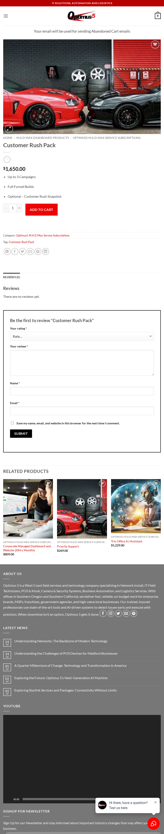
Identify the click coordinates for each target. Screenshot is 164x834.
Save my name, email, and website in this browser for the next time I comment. (68, 423)
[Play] (9, 799)
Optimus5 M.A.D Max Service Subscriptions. (107, 138)
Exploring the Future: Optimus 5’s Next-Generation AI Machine (60, 678)
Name (15, 383)
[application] (82, 759)
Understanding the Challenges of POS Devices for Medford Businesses (65, 653)
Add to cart (41, 209)
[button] (5, 16)
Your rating (18, 328)
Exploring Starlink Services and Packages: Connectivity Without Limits (65, 690)
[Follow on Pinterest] (133, 613)
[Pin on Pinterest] (37, 251)
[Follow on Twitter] (118, 613)
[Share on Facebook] (14, 251)
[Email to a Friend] (30, 251)
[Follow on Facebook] (103, 613)
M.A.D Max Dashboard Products (42, 138)
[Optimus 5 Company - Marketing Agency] (82, 16)
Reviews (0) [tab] (11, 277)
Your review (19, 346)
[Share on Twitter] (22, 251)
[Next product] (7, 159)
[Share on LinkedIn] (45, 251)
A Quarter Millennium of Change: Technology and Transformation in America (70, 665)
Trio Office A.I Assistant (126, 541)
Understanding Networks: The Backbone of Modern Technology (60, 641)
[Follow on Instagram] (110, 613)
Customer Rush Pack (21, 242)
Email (14, 403)
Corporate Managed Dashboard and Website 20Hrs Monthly (27, 548)
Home (7, 138)
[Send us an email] (126, 613)
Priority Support (68, 546)
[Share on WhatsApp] (7, 251)
